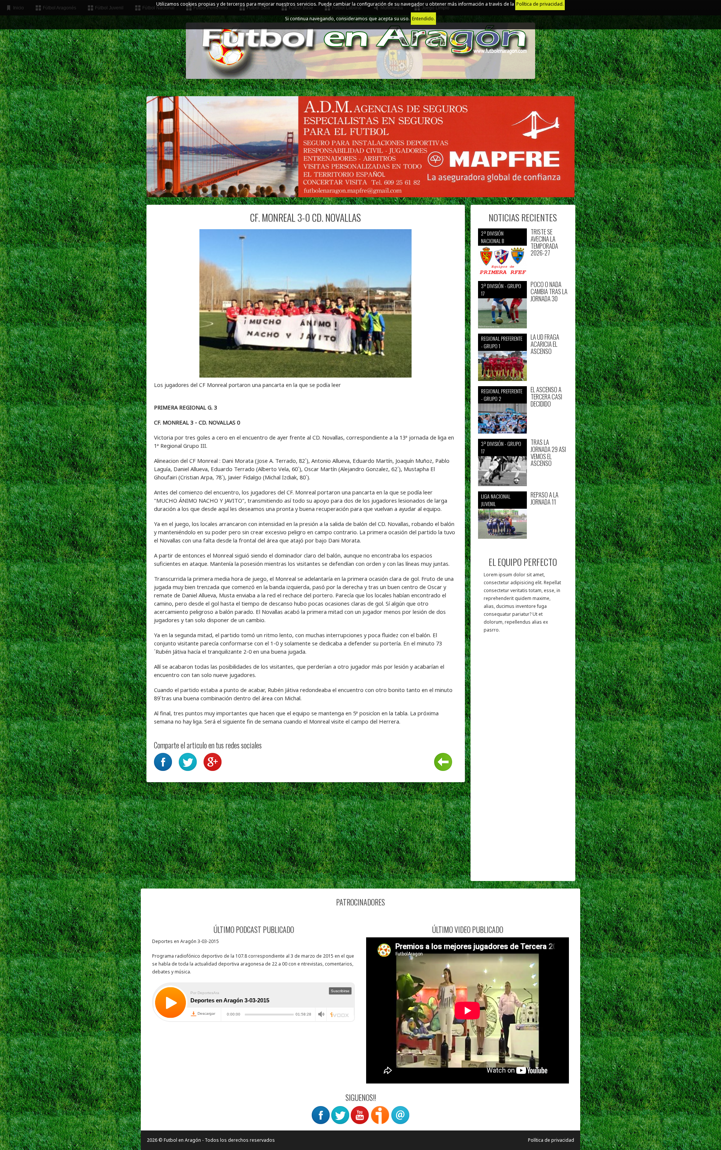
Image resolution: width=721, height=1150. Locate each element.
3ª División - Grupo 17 (501, 289)
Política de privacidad (551, 1140)
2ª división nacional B (492, 237)
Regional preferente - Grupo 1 (501, 342)
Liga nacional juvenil (495, 500)
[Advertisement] (523, 760)
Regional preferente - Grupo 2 (501, 394)
